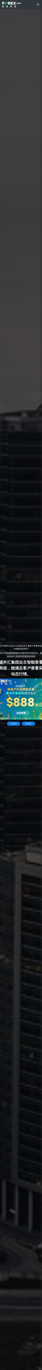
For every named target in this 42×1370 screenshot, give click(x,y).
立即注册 (13, 724)
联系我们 (28, 724)
